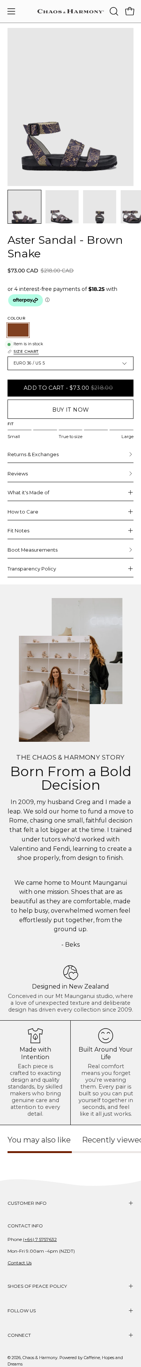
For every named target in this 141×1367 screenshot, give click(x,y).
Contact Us (20, 1263)
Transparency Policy (32, 569)
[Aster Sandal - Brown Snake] (24, 207)
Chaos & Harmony (40, 1357)
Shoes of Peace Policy (37, 1286)
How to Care (23, 512)
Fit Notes (18, 530)
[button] (113, 11)
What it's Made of (28, 492)
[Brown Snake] (18, 330)
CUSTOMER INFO (27, 1203)
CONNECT (19, 1335)
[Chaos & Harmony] (70, 11)
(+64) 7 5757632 (40, 1239)
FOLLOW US (22, 1310)
